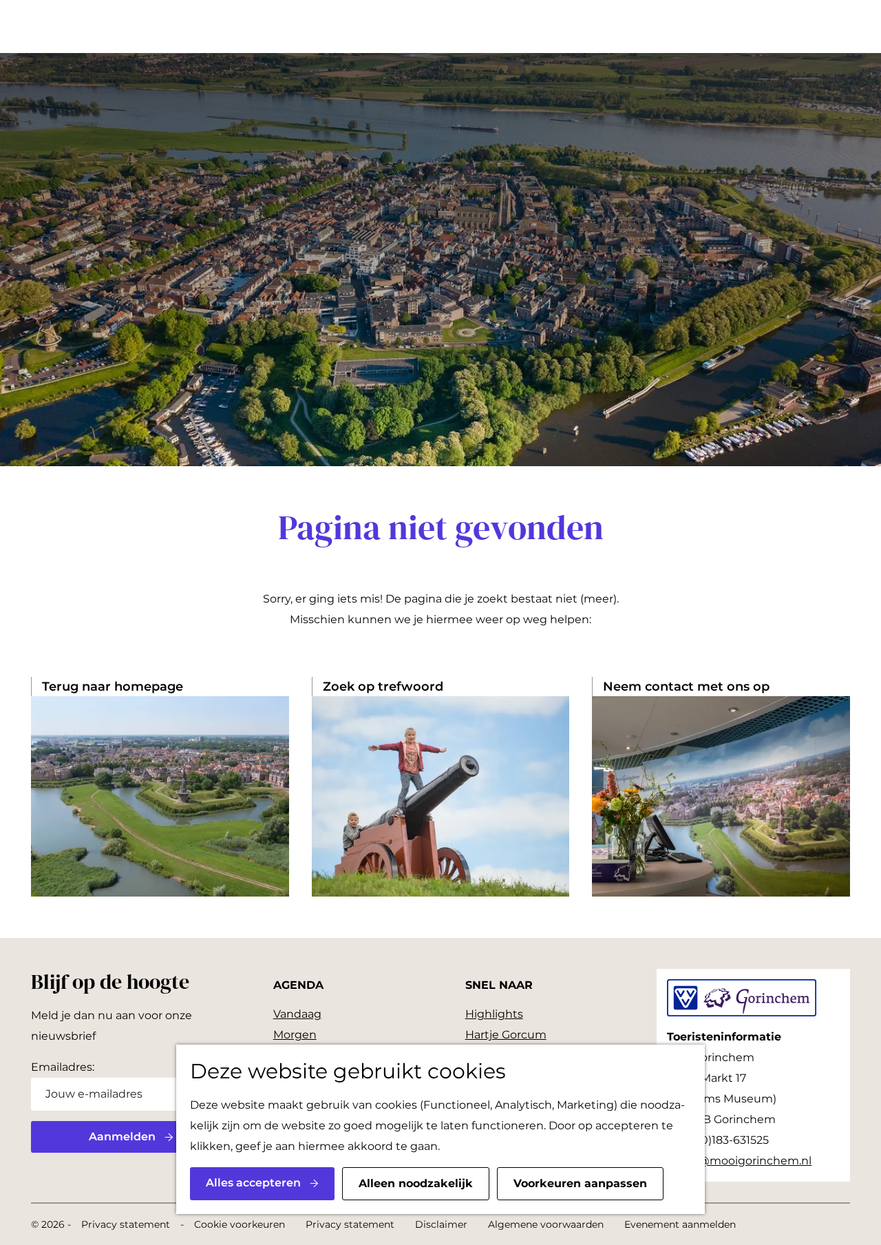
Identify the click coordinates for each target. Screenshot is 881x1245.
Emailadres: (62, 1067)
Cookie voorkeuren (239, 1224)
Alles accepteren (253, 1182)
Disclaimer (441, 1224)
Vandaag (297, 1014)
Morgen (295, 1034)
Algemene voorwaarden (546, 1224)
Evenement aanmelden (680, 1224)
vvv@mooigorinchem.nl (745, 1160)
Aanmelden (122, 1136)
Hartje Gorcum (505, 1034)
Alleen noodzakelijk (416, 1183)
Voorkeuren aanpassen (580, 1183)
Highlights (494, 1014)
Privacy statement (125, 1224)
